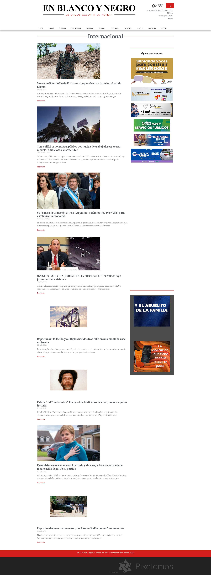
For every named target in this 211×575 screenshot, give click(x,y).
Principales (115, 28)
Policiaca (102, 28)
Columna (62, 28)
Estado (51, 28)
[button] (170, 5)
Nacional (90, 28)
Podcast (164, 28)
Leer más (41, 101)
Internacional (76, 28)
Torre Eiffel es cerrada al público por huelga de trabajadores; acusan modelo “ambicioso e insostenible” (79, 148)
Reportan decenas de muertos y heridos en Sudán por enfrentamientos (80, 528)
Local (41, 28)
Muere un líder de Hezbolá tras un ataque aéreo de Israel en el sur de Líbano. (79, 85)
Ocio (138, 28)
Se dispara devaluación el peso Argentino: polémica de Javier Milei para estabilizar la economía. (81, 214)
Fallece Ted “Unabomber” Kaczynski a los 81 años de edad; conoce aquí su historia (82, 403)
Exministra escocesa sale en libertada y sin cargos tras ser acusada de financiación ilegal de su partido (80, 467)
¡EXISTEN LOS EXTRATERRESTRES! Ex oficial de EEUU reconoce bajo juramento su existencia (79, 277)
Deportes (128, 28)
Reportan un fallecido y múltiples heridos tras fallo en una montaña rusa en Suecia (81, 340)
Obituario (152, 28)
